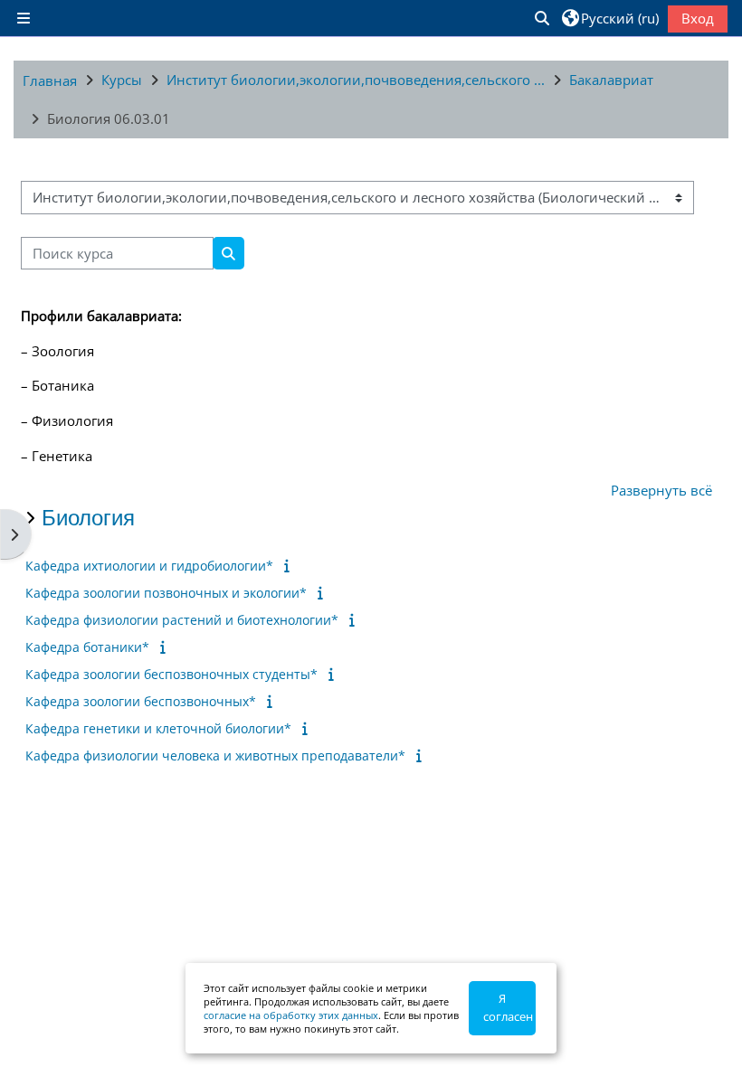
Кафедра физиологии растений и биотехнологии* (181, 619)
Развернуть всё (661, 490)
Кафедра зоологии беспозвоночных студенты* (171, 674)
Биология (88, 517)
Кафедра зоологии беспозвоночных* (140, 701)
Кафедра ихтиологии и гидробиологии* (149, 565)
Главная (50, 80)
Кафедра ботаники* (87, 647)
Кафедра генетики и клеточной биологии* (158, 728)
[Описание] (290, 565)
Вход (697, 18)
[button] (541, 18)
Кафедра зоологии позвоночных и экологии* (166, 592)
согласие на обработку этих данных (291, 1015)
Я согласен (508, 1007)
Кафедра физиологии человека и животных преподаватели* (215, 755)
